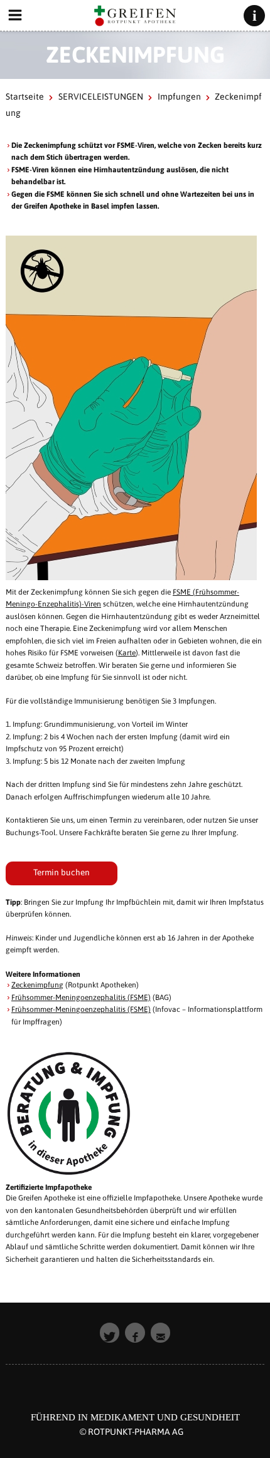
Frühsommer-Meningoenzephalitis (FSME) (81, 997)
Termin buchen (61, 872)
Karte (127, 652)
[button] (110, 1333)
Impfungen (179, 96)
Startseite (25, 96)
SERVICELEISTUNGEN (100, 96)
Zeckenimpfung (37, 985)
